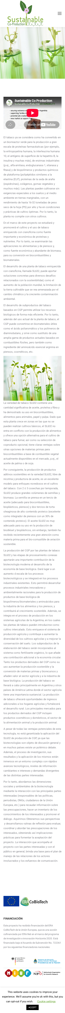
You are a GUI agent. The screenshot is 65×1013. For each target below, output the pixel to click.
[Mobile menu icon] (60, 13)
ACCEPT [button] (32, 1007)
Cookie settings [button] (46, 1001)
